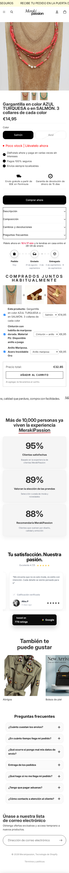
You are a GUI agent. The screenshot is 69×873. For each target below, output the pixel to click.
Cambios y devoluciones (17, 226)
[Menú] (4, 12)
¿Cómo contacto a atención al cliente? (31, 798)
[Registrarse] (61, 840)
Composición (10, 219)
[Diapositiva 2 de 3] (34, 96)
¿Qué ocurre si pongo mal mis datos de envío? (31, 751)
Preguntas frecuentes (15, 234)
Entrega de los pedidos (22, 764)
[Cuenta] (57, 12)
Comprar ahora (34, 199)
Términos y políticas (35, 861)
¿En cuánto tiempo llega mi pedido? (29, 738)
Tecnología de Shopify (46, 854)
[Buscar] (12, 12)
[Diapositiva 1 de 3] (25, 96)
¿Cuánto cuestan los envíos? (25, 726)
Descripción (10, 211)
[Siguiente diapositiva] (62, 678)
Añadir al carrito (34, 375)
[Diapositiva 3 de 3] (44, 96)
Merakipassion (27, 854)
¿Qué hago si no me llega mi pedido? (30, 776)
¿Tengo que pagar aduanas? (25, 787)
